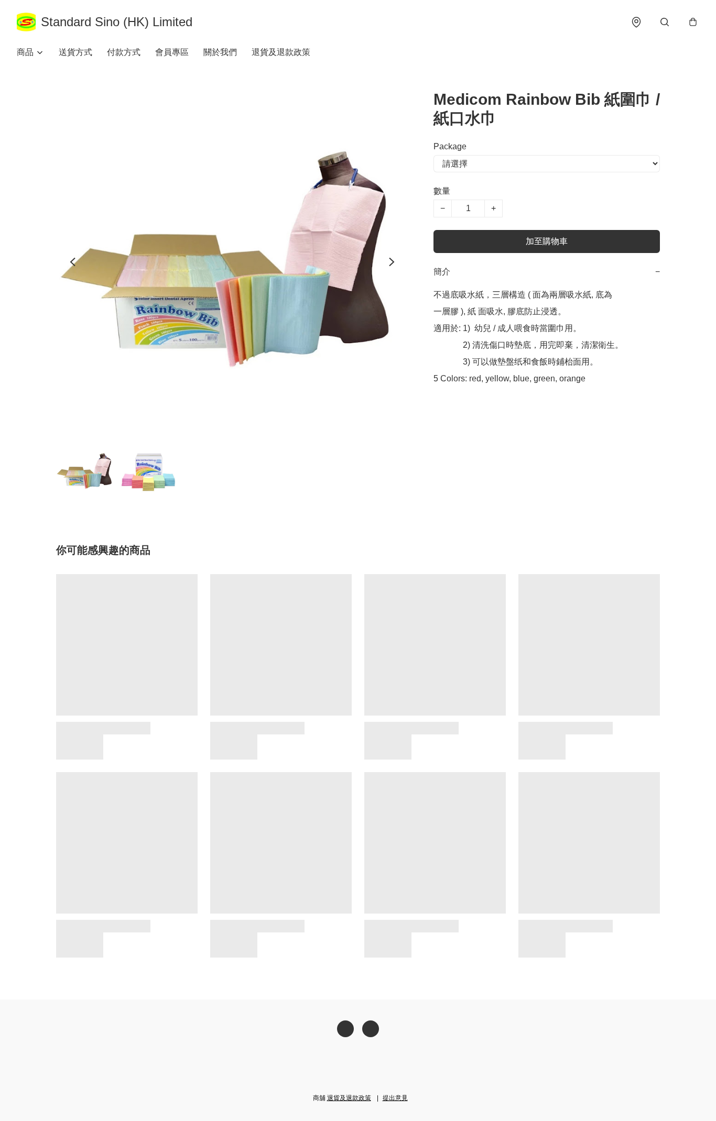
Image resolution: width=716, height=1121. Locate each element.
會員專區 (172, 52)
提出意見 (395, 1098)
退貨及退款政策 (281, 52)
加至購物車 (547, 241)
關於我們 (220, 52)
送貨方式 (75, 52)
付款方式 (123, 52)
